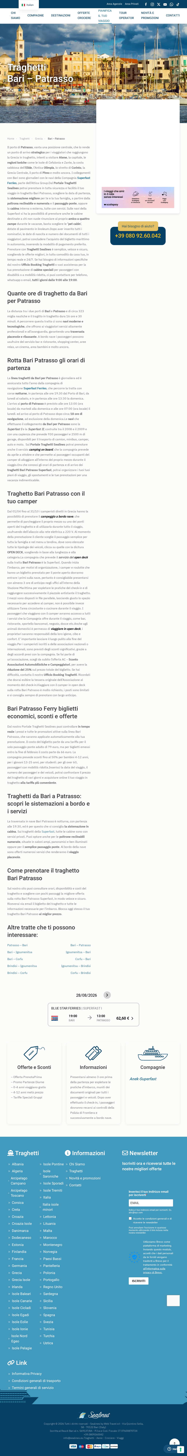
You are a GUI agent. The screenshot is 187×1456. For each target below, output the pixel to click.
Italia (47, 1197)
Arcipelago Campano (19, 1181)
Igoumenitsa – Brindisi (76, 966)
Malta (47, 1230)
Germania (19, 1265)
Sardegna (50, 1293)
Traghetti (76, 1171)
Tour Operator (126, 15)
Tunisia (48, 1329)
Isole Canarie (22, 1301)
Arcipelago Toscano (19, 1193)
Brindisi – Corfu (17, 973)
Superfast (48, 831)
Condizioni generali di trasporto (36, 1380)
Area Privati (132, 4)
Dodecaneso (21, 1237)
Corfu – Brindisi (81, 973)
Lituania (49, 1223)
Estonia (18, 1244)
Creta (16, 1209)
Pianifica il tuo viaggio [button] (105, 16)
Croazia (17, 1216)
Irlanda (17, 1287)
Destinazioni (60, 15)
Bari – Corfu (15, 959)
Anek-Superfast (142, 1079)
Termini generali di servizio (33, 1387)
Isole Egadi (20, 1315)
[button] (174, 1443)
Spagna (49, 1315)
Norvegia (50, 1251)
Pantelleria (51, 1265)
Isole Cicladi (21, 1307)
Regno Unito (52, 1287)
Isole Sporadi (53, 1183)
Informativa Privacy (27, 1373)
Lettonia (49, 1216)
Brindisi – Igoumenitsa (22, 966)
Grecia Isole (21, 1279)
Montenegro (52, 1244)
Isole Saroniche (50, 1174)
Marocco (50, 1237)
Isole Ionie (20, 1329)
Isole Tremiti (52, 1190)
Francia (17, 1258)
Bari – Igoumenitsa (19, 952)
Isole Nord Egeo (19, 1338)
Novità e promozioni (150, 15)
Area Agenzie (114, 4)
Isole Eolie (20, 1322)
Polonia (49, 1272)
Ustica (48, 1343)
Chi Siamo (15, 15)
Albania (18, 1164)
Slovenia (49, 1307)
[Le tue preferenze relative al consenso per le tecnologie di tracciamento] (180, 1449)
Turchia (48, 1336)
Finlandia (19, 1251)
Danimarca (20, 1230)
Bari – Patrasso (80, 945)
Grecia (17, 1272)
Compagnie (35, 15)
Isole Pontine (53, 1164)
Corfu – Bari (83, 959)
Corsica (18, 1202)
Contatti (173, 15)
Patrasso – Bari (17, 945)
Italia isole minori (51, 1207)
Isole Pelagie (22, 1348)
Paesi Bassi (52, 1258)
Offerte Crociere (84, 15)
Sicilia (48, 1301)
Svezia (48, 1322)
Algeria (17, 1171)
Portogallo (51, 1279)
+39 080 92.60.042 (138, 236)
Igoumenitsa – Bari (78, 952)
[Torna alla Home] (5, 16)
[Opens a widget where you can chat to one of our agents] (173, 1449)
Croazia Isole (22, 1223)
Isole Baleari (21, 1293)
